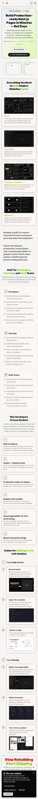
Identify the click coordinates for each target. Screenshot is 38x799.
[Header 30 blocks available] (26, 68)
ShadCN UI (31, 41)
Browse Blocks (19, 49)
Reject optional (10, 790)
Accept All (8, 794)
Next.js (13, 41)
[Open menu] (35, 3)
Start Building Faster (19, 55)
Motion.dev (19, 44)
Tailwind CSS (21, 41)
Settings (22, 790)
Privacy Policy (9, 786)
